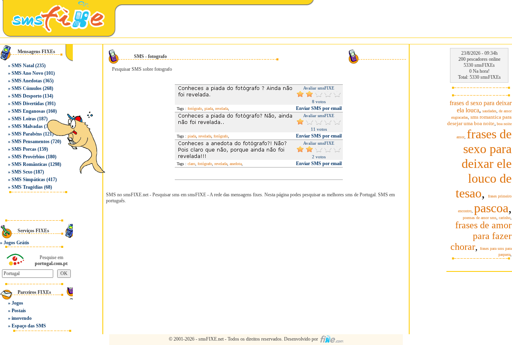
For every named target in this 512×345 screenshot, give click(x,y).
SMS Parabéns (27, 134)
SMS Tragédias (27, 187)
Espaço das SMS (29, 326)
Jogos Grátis (16, 242)
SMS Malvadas (27, 126)
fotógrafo (195, 108)
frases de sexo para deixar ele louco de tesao (484, 163)
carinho (504, 217)
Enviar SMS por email (319, 108)
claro (191, 164)
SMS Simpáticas (28, 179)
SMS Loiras (24, 119)
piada (208, 108)
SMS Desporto (27, 96)
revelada (221, 108)
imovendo (22, 318)
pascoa (491, 208)
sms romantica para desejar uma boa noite (479, 120)
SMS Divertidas (28, 103)
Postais (19, 310)
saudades (489, 111)
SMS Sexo (22, 172)
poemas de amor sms (479, 217)
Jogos (17, 303)
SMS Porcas (24, 149)
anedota (236, 164)
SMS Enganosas (28, 111)
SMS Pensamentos (31, 141)
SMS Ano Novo (27, 73)
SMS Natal (23, 65)
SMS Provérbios (28, 157)
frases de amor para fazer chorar (481, 236)
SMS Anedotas (27, 81)
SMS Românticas (29, 164)
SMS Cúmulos (27, 88)
